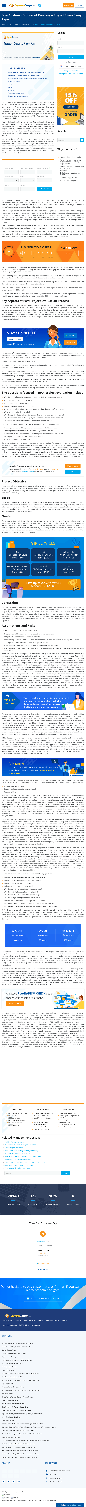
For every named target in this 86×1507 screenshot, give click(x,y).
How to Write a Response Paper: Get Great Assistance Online (22, 1434)
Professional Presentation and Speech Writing (17, 1360)
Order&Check (15, 1003)
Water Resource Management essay (17, 1159)
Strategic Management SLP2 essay (17, 1153)
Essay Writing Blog (10, 1325)
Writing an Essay (7, 1394)
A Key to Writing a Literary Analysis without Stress (18, 1447)
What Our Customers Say (43, 1223)
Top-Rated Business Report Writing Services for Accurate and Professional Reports (29, 1427)
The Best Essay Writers (9, 1367)
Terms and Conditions (9, 1500)
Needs (10, 87)
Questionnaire (40, 1241)
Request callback (15, 339)
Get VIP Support (68, 569)
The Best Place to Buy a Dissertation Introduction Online (20, 1454)
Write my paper (72, 466)
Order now (68, 5)
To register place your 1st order (71, 74)
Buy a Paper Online (8, 1384)
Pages (22, 176)
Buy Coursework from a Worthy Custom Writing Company (21, 1390)
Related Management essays (18, 96)
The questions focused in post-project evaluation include (27, 78)
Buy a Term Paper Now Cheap (11, 1417)
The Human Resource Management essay (20, 1145)
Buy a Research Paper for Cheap (12, 1363)
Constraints (12, 90)
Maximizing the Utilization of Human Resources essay (24, 1162)
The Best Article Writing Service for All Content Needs (19, 1457)
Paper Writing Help (8, 1420)
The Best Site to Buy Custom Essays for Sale (16, 1347)
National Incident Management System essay (21, 1151)
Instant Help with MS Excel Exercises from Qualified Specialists (22, 1424)
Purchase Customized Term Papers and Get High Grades (20, 1374)
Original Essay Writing (9, 1350)
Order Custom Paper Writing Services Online (16, 1410)
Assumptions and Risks (16, 93)
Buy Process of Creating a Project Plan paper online (26, 72)
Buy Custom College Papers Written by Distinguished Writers (22, 1414)
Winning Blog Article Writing (11, 1437)
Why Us (40, 1321)
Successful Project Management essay (18, 1165)
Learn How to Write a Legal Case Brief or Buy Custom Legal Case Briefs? (25, 1440)
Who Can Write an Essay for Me (12, 1377)
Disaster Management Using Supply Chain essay (22, 1156)
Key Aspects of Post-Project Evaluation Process (24, 75)
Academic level (8, 176)
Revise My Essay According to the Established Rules (19, 1430)
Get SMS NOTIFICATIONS (43, 555)
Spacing (6, 185)
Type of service (8, 168)
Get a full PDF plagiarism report (43, 569)
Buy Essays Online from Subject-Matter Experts (17, 1343)
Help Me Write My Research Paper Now (15, 1407)
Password (60, 47)
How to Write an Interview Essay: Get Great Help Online (20, 1451)
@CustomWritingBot (56, 1482)
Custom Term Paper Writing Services (14, 1353)
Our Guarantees (30, 1321)
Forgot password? (70, 71)
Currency (23, 185)
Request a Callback (55, 1478)
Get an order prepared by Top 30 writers (17, 569)
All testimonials (43, 1270)
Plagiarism (35, 1325)
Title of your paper (43, 168)
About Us (18, 1321)
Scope (10, 84)
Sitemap (53, 1500)
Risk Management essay (13, 1148)
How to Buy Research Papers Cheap (13, 1404)
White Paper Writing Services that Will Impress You (18, 1444)
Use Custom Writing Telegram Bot (45, 1299)
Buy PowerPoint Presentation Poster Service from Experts (21, 1380)
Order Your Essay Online (10, 1400)
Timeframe (40, 176)
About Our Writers (52, 1321)
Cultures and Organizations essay (17, 1168)
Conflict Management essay (14, 1142)
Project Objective (14, 81)
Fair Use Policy (44, 1500)
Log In (71, 57)
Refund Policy (33, 1500)
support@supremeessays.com (20, 344)
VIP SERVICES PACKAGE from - (43, 584)
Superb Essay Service (9, 1370)
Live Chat (71, 335)
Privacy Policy (22, 1500)
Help (72, 472)
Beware (64, 1321)
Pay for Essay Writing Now (10, 1357)
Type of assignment (26, 168)
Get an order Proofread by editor (68, 555)
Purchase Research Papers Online (13, 1387)
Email (59, 39)
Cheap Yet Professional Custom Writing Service (17, 1397)
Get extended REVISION (18, 555)
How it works (8, 1321)
